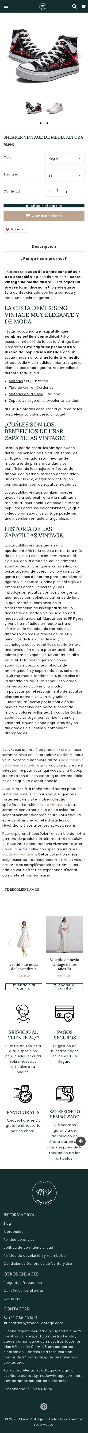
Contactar (13, 1298)
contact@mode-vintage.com (47, 1375)
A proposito (14, 1231)
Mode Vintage (31, 1419)
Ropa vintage (52, 804)
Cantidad (12, 191)
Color (8, 157)
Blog (7, 1223)
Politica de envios (19, 1239)
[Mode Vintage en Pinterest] (44, 1408)
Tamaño (11, 174)
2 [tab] (47, 123)
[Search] (74, 6)
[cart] (83, 6)
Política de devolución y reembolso (35, 1255)
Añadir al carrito (25, 986)
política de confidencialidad (28, 1247)
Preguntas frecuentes (23, 1282)
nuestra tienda (61, 1336)
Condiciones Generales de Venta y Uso (38, 1263)
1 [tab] (40, 123)
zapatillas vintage (18, 854)
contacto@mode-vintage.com (35, 1323)
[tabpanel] (33, 108)
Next (78, 55)
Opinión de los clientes (24, 1290)
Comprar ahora (47, 215)
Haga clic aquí (57, 1370)
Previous (9, 55)
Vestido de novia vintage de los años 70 (64, 964)
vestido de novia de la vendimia (24, 966)
